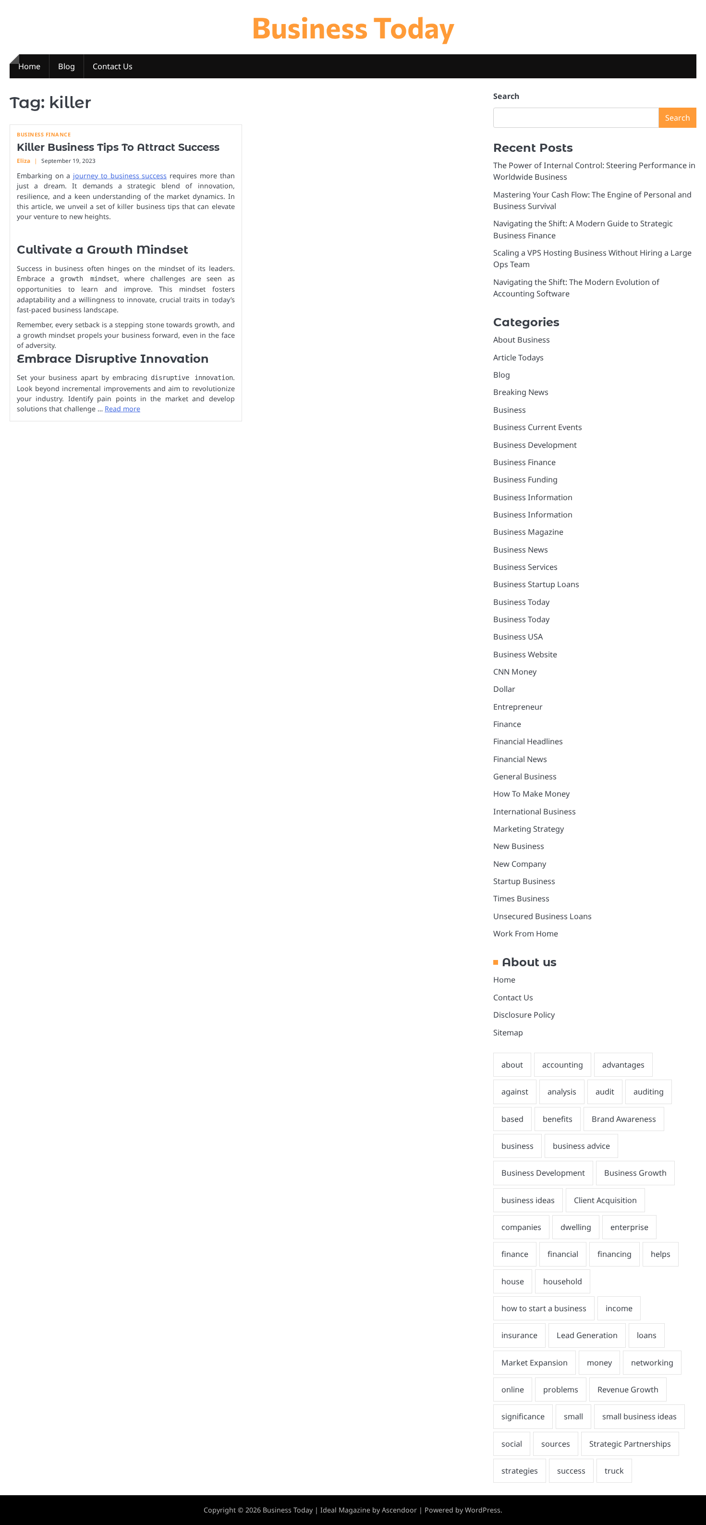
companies (521, 1227)
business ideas (528, 1200)
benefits (557, 1119)
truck (614, 1470)
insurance (519, 1335)
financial (563, 1254)
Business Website (525, 654)
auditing (648, 1091)
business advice (581, 1146)
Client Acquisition (605, 1200)
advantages (623, 1064)
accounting (562, 1064)
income (619, 1308)
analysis (562, 1091)
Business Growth (635, 1173)
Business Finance (44, 134)
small (573, 1416)
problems (560, 1389)
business (517, 1146)
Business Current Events (537, 427)
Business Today (353, 26)
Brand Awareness (624, 1119)
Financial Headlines (528, 741)
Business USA (518, 636)
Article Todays (518, 357)
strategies (519, 1470)
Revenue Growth (627, 1389)
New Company (519, 864)
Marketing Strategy (528, 829)
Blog (66, 66)
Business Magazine (528, 532)
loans (647, 1335)
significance (523, 1416)
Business (509, 410)
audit (605, 1091)
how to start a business (543, 1308)
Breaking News (520, 392)
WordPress (482, 1509)
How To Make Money (531, 793)
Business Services (525, 567)
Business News (520, 549)
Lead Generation (587, 1335)
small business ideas (639, 1416)
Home (29, 66)
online (512, 1389)
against (514, 1091)
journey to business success (120, 175)
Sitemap (508, 1032)
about (512, 1064)
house (512, 1281)
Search (506, 96)
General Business (525, 776)
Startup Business (524, 881)
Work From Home (525, 933)
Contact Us (113, 66)
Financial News (520, 759)
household (562, 1281)
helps (660, 1254)
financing (614, 1254)
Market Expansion (534, 1362)
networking (652, 1362)
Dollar (504, 689)
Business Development (535, 445)
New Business (518, 846)
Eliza (23, 160)
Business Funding (525, 479)
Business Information (532, 497)
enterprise (629, 1227)
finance (514, 1254)
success (571, 1470)
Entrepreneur (518, 706)
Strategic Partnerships (630, 1444)
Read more (122, 408)
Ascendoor (399, 1509)
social (511, 1444)
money (599, 1362)
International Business (534, 811)
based (512, 1119)
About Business (521, 339)
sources (555, 1444)
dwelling (575, 1227)
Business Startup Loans (536, 584)
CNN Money (514, 671)
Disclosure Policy (524, 1014)
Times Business (521, 898)
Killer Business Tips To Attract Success (118, 147)
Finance (507, 724)
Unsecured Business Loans (542, 916)
